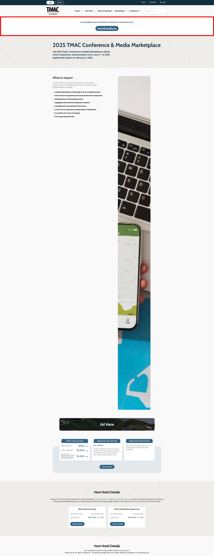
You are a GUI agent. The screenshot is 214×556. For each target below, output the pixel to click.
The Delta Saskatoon (101, 499)
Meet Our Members (105, 11)
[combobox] (155, 11)
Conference (133, 11)
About (77, 11)
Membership (119, 11)
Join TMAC (89, 11)
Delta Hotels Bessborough (122, 499)
